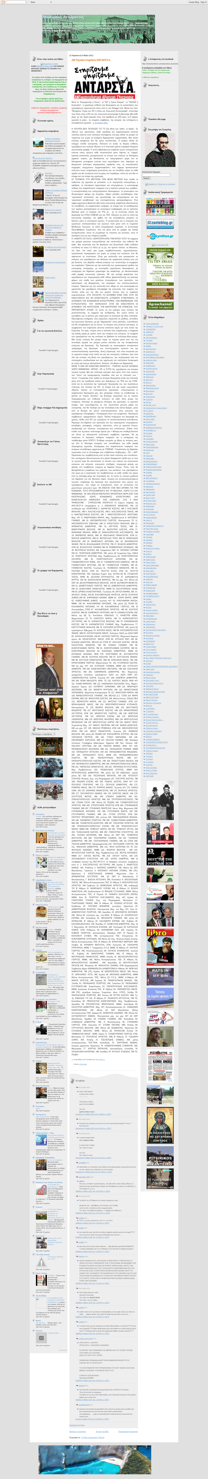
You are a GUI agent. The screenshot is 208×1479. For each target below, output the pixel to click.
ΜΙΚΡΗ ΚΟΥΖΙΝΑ (152, 697)
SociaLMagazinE (152, 576)
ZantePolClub (41, 1043)
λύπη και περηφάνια (55, 952)
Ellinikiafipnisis (151, 416)
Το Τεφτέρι (149, 762)
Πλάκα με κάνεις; (152, 728)
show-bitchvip (151, 574)
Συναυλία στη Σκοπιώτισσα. (55, 262)
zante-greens (151, 621)
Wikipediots (150, 616)
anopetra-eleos (151, 360)
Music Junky (150, 498)
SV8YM (38, 1061)
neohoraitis (150, 509)
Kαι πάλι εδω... (41, 1323)
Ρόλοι (50, 1088)
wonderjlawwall (151, 619)
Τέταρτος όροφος (152, 751)
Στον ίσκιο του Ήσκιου (45, 831)
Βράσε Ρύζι (150, 644)
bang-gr (149, 382)
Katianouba (150, 458)
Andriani (82, 1385)
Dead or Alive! (50, 277)
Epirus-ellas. (150, 419)
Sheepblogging (151, 568)
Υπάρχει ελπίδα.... (54, 1333)
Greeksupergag (151, 441)
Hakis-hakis (150, 444)
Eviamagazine (151, 425)
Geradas (149, 433)
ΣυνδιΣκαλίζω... (151, 745)
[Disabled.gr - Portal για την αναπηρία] (160, 184)
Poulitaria (149, 546)
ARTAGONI (150, 371)
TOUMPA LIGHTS (152, 596)
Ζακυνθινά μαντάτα (153, 672)
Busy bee (149, 394)
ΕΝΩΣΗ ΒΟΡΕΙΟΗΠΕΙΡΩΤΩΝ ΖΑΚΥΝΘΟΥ (162, 666)
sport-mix (149, 582)
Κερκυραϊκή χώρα (152, 680)
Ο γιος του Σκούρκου (55, 1160)
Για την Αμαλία (151, 649)
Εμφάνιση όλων (63, 1350)
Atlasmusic (150, 377)
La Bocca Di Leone (86, 1338)
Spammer (149, 579)
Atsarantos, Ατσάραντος (63, 17)
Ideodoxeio (150, 450)
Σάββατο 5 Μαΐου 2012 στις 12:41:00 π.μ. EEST (93, 1213)
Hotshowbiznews (152, 447)
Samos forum (151, 562)
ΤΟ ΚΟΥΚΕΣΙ (41, 1296)
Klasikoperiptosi (151, 461)
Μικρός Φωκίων (152, 700)
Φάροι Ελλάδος (151, 768)
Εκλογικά (83, 1064)
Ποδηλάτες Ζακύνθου (154, 731)
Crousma (149, 399)
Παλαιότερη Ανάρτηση (128, 1431)
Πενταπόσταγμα (152, 725)
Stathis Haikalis (151, 585)
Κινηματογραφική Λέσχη (154, 683)
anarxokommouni (152, 354)
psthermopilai (150, 557)
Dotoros (82, 1256)
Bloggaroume (150, 385)
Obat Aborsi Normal (43, 1117)
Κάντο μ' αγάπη (42, 855)
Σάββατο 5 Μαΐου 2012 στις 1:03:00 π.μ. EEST (92, 1223)
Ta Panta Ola (150, 588)
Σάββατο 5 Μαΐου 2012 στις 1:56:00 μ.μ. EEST (92, 1400)
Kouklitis (149, 475)
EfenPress (149, 413)
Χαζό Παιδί (149, 776)
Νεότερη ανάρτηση (77, 1431)
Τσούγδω (149, 765)
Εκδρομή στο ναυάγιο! (53, 210)
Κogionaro (149, 675)
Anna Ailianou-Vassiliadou (155, 357)
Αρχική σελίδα (102, 1431)
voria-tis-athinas (152, 610)
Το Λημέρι (149, 759)
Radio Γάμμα (150, 560)
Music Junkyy (41, 1273)
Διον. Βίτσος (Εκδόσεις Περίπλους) (158, 658)
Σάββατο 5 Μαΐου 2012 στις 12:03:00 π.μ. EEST (93, 1191)
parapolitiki (149, 534)
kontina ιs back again (153, 467)
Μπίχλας (149, 706)
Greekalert (150, 439)
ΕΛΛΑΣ (148, 663)
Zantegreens (41, 1114)
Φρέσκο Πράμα (151, 770)
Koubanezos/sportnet (154, 470)
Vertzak (148, 607)
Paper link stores (152, 529)
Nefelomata (150, 506)
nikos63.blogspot (152, 512)
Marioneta (149, 487)
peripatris (149, 540)
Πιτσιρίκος (40, 1106)
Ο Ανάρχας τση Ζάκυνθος (46, 999)
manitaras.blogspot (153, 484)
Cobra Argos (150, 397)
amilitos (148, 346)
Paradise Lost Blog (153, 531)
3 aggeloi (149, 340)
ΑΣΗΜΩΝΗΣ (150, 641)
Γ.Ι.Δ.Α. (39, 1022)
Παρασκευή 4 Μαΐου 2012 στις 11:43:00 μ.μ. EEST (94, 1172)
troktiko (148, 599)
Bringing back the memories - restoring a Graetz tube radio (55, 1065)
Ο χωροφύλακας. (152, 714)
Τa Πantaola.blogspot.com (155, 748)
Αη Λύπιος (149, 633)
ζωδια (38, 1108)
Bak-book (149, 380)
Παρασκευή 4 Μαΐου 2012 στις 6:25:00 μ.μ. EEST (93, 1128)
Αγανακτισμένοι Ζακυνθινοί (156, 630)
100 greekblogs (151, 338)
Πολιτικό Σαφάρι (151, 734)
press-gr (149, 551)
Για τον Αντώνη (151, 652)
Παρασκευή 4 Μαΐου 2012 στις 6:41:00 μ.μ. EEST (93, 1158)
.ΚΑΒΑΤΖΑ (149, 332)
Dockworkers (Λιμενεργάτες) (156, 408)
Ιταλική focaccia (53, 907)
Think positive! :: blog (45, 1133)
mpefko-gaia (150, 495)
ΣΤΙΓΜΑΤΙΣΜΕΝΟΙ (153, 739)
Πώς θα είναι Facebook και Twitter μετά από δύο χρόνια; (56, 1137)
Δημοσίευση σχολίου (77, 1425)
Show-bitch (150, 571)
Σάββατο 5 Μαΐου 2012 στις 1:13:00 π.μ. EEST (92, 1303)
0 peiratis (149, 335)
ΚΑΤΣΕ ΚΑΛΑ (151, 678)
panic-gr (149, 520)
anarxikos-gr (150, 352)
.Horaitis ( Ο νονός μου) (154, 326)
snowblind (82, 1163)
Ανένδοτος (149, 638)
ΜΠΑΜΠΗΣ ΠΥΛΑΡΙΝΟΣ (45, 1158)
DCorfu (148, 402)
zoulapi (81, 1218)
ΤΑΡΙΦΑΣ (149, 753)
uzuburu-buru (151, 604)
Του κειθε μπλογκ (43, 1254)
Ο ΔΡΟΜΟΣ (40, 973)
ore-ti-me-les (150, 515)
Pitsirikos (149, 543)
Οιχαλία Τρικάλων (152, 717)
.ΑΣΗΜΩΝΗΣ (151, 329)
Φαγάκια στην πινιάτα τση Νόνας (49, 1182)
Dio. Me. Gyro (151, 405)
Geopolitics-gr (151, 430)
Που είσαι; (48, 173)
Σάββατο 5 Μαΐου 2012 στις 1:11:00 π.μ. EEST (92, 1283)
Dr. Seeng (149, 411)
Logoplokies (150, 481)
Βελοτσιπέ (40, 1236)
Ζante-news (150, 669)
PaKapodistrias (151, 517)
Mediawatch (150, 489)
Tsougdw (149, 602)
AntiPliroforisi (150, 366)
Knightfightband (151, 464)
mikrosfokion (150, 492)
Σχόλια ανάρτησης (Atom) (92, 1437)
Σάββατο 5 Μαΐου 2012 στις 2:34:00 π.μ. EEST (92, 1317)
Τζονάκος (149, 756)
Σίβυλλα (149, 737)
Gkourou (149, 436)
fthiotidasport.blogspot (154, 427)
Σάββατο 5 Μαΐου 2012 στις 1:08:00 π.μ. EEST (92, 1251)
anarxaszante (151, 349)
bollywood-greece (152, 388)
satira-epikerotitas (152, 565)
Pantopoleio (150, 523)
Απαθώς (51, 929)
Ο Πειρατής (150, 711)
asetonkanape (151, 374)
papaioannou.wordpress (155, 526)
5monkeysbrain (151, 343)
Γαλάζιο (39, 816)
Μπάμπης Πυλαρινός (153, 703)
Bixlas (38, 1321)
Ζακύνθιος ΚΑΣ (84, 1177)
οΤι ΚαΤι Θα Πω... (152, 723)
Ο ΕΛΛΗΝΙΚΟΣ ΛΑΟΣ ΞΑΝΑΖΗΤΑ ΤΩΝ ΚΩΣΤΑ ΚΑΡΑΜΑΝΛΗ (56, 1300)
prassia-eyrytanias (153, 548)
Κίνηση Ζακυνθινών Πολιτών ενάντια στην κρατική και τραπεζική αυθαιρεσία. (56, 295)
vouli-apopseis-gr (152, 613)
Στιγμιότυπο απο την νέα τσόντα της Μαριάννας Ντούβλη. (54, 227)
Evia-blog (149, 422)
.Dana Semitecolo (152, 324)
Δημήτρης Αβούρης (152, 655)
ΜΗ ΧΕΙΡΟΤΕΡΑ (152, 694)
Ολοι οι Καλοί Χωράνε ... (155, 720)
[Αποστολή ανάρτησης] (105, 1059)
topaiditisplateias (152, 593)
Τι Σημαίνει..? (52, 1001)
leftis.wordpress (151, 478)
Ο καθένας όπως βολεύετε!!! (55, 247)
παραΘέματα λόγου (44, 880)
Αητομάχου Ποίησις (153, 635)
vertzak (39, 950)
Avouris (39, 1207)
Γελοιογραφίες (151, 647)
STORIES (51, 1275)
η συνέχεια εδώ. (100, 123)
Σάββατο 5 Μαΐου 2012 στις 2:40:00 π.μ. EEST (92, 1333)
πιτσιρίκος (40, 814)
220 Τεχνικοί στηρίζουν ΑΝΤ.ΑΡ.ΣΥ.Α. (91, 60)
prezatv (148, 554)
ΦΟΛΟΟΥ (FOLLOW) (44, 66)
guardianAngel (84, 1405)
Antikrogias (150, 363)
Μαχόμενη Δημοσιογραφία (155, 692)
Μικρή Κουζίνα (42, 905)
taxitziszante (150, 590)
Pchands (149, 537)
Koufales (149, 472)
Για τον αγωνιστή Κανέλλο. (43, 158)
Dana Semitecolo (42, 1086)
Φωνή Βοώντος (151, 773)
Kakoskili (149, 456)
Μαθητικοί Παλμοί (152, 689)
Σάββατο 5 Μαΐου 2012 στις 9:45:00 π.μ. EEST (92, 1380)
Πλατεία (39, 1331)
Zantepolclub (150, 627)
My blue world (41, 927)
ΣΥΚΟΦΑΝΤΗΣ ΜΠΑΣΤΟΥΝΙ (157, 742)
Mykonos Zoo (151, 503)
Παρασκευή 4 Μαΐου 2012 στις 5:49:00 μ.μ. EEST (93, 1114)
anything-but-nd (151, 368)
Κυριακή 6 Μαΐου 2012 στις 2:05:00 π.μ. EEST (92, 1419)
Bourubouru (150, 391)
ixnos (148, 453)
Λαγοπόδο (149, 686)
